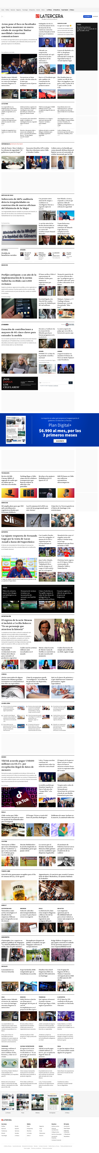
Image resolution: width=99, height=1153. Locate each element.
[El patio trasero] (64, 254)
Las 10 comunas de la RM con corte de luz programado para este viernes (37, 508)
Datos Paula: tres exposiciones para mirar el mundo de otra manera (65, 1072)
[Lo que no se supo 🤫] (65, 42)
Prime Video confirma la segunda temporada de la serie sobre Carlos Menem (28, 1083)
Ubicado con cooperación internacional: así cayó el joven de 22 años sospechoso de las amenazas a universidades (46, 57)
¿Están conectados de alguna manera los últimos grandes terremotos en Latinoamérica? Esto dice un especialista (12, 681)
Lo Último (49, 10)
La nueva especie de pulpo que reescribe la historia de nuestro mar (65, 331)
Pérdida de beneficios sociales (9, 254)
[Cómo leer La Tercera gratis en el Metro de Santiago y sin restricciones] (62, 520)
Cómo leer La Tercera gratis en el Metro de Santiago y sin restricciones (62, 508)
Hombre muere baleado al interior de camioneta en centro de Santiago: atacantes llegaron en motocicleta (9, 81)
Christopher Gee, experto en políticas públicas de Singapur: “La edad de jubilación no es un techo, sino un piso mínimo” (12, 944)
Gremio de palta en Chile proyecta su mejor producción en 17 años (28, 1036)
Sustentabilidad (6, 908)
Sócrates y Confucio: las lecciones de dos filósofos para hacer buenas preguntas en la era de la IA (47, 333)
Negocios (18, 10)
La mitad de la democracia (56, 254)
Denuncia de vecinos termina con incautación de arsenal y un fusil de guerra (28, 595)
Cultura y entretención (27, 1046)
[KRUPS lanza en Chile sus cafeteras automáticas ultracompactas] (65, 493)
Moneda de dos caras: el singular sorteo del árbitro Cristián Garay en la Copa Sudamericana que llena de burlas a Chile (65, 540)
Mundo (38, 10)
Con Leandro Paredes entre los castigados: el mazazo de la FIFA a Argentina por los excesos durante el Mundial (46, 540)
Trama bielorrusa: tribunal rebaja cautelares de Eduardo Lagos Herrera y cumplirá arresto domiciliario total (64, 228)
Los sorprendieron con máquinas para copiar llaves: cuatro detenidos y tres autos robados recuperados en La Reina (9, 110)
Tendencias (42, 997)
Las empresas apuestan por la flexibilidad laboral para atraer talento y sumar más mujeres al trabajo (65, 916)
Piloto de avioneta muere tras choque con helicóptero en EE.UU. (9, 594)
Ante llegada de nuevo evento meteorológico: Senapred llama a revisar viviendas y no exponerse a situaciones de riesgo (65, 122)
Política (7, 10)
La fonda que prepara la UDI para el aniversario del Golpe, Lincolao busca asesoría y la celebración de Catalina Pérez (65, 31)
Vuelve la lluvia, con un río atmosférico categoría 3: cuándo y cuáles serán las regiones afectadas (59, 718)
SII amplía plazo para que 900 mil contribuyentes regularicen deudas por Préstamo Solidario (12, 509)
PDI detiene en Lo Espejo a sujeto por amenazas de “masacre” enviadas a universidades (46, 121)
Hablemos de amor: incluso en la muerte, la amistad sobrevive (62, 816)
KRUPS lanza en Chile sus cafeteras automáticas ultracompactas (65, 479)
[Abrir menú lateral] (2, 16)
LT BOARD (4, 325)
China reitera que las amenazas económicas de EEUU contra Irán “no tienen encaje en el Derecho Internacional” (10, 727)
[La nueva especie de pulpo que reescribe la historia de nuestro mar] (65, 343)
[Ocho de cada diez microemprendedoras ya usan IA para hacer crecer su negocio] (28, 927)
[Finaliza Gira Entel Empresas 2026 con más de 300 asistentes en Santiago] (47, 986)
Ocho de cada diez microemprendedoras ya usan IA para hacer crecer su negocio (28, 914)
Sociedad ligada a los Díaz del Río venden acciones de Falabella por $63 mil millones (47, 302)
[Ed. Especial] (52, 1110)
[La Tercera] (7, 1110)
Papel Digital (64, 10)
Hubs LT (4, 905)
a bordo (59, 351)
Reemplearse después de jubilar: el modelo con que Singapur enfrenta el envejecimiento (35, 944)
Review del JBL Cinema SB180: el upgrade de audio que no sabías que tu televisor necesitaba (9, 480)
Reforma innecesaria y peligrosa (42, 254)
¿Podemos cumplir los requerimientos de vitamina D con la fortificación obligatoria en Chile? (47, 1037)
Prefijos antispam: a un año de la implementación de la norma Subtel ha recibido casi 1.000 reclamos (18, 279)
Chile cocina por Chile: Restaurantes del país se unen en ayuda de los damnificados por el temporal (12, 818)
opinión (41, 351)
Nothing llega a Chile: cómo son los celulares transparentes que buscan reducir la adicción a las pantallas (28, 481)
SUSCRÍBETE (60, 441)
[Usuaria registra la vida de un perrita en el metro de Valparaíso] (65, 605)
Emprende (23, 908)
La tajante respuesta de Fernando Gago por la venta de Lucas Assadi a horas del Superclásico (19, 539)
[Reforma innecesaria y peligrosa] (36, 254)
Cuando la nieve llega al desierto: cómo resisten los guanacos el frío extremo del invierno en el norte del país (9, 718)
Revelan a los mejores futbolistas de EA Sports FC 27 (47, 478)
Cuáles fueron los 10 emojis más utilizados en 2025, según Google (65, 650)
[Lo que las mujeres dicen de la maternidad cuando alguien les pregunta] (65, 1063)
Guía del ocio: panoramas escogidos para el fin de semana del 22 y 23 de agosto (18, 875)
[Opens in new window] (37, 1110)
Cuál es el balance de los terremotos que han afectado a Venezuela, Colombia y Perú (65, 132)
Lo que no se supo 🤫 (64, 26)
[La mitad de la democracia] (50, 254)
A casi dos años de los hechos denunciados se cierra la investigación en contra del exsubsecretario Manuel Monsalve (47, 228)
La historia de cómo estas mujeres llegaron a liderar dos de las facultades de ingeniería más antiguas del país (47, 916)
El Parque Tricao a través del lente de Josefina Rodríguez (36, 816)
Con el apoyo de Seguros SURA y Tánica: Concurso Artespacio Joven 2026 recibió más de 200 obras (65, 975)
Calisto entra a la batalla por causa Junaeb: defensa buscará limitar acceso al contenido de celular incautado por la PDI (62, 151)
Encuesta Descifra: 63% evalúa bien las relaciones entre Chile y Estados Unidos (37, 150)
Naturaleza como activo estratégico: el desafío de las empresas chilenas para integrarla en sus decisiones (9, 916)
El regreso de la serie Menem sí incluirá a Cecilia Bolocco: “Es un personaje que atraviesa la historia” (16, 625)
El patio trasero (69, 253)
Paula (59, 1046)
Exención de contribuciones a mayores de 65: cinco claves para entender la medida (18, 332)
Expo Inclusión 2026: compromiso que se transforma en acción (28, 972)
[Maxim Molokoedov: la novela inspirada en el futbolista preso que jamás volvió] (28, 861)
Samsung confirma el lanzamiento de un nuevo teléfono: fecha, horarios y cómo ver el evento (8, 1052)
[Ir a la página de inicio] (49, 16)
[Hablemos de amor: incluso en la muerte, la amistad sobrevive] (62, 829)
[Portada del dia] (16, 443)
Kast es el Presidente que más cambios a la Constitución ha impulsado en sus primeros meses (47, 81)
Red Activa (60, 908)
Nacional (13, 10)
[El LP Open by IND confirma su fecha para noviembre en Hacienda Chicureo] (65, 1016)
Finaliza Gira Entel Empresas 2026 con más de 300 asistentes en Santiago (47, 973)
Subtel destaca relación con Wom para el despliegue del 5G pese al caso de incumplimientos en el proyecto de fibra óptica (28, 1004)
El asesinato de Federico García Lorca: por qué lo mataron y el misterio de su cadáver (65, 849)
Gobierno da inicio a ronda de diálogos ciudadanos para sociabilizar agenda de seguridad (46, 133)
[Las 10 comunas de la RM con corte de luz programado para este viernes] (37, 520)
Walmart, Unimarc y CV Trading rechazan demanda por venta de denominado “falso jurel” (65, 303)
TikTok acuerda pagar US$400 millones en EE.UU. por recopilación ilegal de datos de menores (47, 109)
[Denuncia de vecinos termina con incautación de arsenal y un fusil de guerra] (29, 605)
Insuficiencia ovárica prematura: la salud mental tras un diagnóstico (64, 1083)
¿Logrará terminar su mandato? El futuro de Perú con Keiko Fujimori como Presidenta (65, 357)
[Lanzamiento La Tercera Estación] (9, 986)
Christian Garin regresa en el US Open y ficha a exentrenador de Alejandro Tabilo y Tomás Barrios (65, 564)
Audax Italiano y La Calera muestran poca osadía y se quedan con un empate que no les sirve (65, 1026)
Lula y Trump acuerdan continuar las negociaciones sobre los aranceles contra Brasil (8, 121)
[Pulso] (22, 1110)
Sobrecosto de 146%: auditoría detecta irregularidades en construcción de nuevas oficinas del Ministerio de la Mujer (18, 204)
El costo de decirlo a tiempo (28, 254)
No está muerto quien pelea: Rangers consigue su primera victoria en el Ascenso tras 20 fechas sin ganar (65, 1037)
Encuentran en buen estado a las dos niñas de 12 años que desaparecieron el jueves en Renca (28, 81)
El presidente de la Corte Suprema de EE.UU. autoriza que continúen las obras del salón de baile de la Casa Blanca (65, 109)
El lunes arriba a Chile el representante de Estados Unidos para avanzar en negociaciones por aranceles (47, 279)
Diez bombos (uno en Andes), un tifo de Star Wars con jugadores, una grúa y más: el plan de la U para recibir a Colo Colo (65, 82)
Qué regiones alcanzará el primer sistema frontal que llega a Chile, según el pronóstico (47, 1002)
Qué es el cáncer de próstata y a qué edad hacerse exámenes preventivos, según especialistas (62, 681)
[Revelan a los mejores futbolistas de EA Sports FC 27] (47, 493)
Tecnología (25, 10)
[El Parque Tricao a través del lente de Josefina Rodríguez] (37, 829)
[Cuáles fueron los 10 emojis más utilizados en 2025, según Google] (65, 664)
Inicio (2, 10)
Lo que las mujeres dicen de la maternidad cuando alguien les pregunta (65, 1050)
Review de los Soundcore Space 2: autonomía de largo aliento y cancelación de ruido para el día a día (9, 1084)
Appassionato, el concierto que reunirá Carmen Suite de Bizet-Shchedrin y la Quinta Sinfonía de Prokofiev (56, 876)
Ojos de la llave (62, 23)
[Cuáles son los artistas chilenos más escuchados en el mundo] (28, 664)
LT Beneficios (56, 10)
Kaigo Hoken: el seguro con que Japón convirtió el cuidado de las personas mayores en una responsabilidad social (62, 944)
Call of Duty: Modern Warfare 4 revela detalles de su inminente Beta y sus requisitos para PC (9, 1073)
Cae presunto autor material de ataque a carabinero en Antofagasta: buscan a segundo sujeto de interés (28, 121)
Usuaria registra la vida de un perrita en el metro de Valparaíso (64, 594)
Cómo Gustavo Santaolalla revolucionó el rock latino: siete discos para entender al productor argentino (9, 653)
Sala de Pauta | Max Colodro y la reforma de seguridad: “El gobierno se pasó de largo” (12, 150)
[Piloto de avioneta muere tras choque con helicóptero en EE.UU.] (11, 605)
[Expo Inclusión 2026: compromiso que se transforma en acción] (28, 986)
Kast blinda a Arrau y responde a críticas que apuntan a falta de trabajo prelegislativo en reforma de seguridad (65, 203)
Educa (40, 908)
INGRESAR (95, 16)
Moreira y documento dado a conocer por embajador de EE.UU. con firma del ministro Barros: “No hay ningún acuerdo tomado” (28, 133)
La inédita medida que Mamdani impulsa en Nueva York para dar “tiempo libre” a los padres (46, 789)
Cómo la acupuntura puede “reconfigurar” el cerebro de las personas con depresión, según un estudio (36, 681)
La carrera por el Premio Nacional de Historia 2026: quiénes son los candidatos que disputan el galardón (47, 849)
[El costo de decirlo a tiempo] (22, 254)
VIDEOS (5, 588)
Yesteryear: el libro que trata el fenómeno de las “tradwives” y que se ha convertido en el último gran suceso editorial (9, 850)
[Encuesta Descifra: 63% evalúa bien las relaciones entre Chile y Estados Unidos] (37, 162)
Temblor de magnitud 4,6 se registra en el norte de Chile (8, 131)
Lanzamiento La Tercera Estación (7, 971)
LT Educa (72, 10)
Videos (43, 10)
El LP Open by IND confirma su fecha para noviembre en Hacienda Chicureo (65, 1002)
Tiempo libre (5, 871)
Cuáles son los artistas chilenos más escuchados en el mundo (28, 651)
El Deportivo (32, 10)
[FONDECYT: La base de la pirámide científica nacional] (47, 369)
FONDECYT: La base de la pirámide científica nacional (47, 356)
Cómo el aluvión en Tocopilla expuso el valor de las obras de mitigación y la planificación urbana (46, 595)
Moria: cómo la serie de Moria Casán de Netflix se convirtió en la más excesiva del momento (47, 652)
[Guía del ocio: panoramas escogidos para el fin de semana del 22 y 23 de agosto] (19, 890)
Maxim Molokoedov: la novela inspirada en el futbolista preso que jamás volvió (28, 848)
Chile (2, 997)
